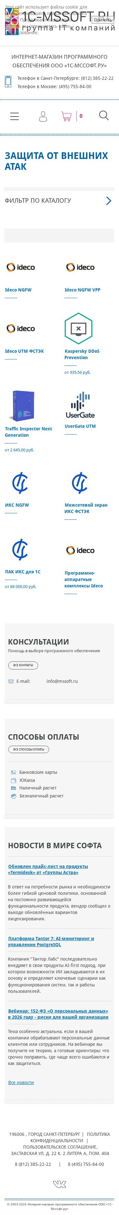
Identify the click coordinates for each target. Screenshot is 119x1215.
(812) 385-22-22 (97, 78)
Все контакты (23, 665)
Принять (103, 19)
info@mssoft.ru (62, 681)
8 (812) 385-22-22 (33, 1164)
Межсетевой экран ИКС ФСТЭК (86, 508)
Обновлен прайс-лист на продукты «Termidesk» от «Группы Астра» (48, 869)
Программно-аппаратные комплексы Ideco (83, 579)
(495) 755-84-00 (75, 86)
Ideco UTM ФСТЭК (24, 351)
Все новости (21, 1082)
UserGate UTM (80, 426)
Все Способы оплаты (28, 749)
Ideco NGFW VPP (82, 289)
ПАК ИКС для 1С (23, 571)
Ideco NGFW (18, 289)
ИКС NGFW (17, 505)
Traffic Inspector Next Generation (28, 432)
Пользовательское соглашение (59, 1147)
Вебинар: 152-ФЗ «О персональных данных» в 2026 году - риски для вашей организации (58, 1014)
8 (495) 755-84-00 (86, 1164)
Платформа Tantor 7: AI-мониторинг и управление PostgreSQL (51, 941)
